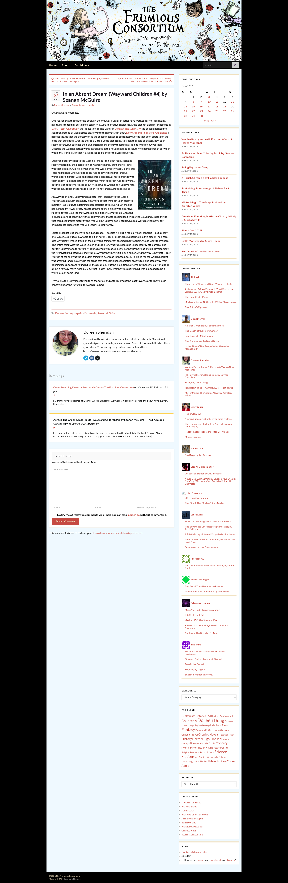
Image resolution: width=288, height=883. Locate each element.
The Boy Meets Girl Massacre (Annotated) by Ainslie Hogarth (208, 528)
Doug (219, 720)
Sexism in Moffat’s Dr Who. (199, 674)
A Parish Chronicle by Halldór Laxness (205, 177)
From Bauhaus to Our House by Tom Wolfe (207, 591)
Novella (90, 105)
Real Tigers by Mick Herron (199, 335)
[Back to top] (280, 875)
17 (209, 106)
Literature (195, 743)
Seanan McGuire (106, 313)
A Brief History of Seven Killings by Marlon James (210, 534)
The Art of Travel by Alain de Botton (204, 586)
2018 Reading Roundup (197, 497)
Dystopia (229, 721)
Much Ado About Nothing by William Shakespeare (210, 302)
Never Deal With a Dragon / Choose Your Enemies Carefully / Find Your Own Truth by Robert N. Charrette (210, 481)
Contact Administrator (195, 851)
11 (216, 101)
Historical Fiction (226, 735)
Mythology (187, 747)
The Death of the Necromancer (201, 251)
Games (216, 730)
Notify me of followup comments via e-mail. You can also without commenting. (112, 514)
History (187, 739)
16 (201, 106)
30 (201, 115)
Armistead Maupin (192, 818)
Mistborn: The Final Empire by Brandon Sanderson (205, 652)
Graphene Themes (72, 879)
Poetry (217, 748)
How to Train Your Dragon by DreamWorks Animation (207, 626)
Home (52, 65)
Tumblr (231, 859)
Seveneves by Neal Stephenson (201, 547)
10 (209, 101)
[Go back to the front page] (144, 30)
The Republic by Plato (196, 296)
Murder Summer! (193, 436)
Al (183, 716)
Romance (194, 752)
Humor (225, 739)
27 (232, 111)
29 (193, 115)
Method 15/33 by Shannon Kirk (201, 620)
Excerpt (206, 725)
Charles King (189, 830)
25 (216, 111)
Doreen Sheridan (61, 105)
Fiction (208, 730)
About (66, 65)
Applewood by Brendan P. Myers (201, 633)
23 (201, 111)
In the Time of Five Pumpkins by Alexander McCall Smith (207, 347)
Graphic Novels (208, 734)
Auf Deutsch (213, 716)
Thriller (204, 761)
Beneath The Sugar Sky (127, 128)
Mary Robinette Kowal (195, 814)
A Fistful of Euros (191, 802)
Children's (189, 721)
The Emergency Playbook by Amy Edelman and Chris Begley (209, 425)
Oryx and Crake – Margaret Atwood (203, 659)
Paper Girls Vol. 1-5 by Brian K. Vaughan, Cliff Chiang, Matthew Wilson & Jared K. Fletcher (144, 80)
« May (205, 120)
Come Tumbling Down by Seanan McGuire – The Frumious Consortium (93, 387)
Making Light (189, 806)
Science (210, 752)
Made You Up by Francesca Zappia (202, 609)
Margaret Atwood (192, 826)
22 (193, 111)
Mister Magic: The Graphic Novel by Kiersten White (208, 394)
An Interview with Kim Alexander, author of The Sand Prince (210, 540)
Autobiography (227, 716)
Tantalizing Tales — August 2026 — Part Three (209, 387)
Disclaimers (82, 65)
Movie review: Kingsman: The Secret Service (208, 521)
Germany (224, 730)
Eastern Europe (188, 725)
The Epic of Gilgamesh (196, 307)
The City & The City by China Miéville (204, 503)
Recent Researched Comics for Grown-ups (207, 431)
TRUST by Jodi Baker (196, 615)
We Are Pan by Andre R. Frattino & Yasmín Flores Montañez (210, 368)
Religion (186, 752)
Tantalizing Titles (190, 761)
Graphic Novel (190, 734)
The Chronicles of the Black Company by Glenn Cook (209, 566)
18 (216, 106)
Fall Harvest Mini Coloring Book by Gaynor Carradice (206, 376)
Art (205, 716)
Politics (224, 747)
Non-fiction (198, 747)
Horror (197, 739)
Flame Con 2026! (192, 230)
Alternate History (194, 715)
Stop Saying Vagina (195, 669)
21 (185, 111)
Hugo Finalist (81, 313)
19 (224, 106)
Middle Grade (208, 743)
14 (185, 106)
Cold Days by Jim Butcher (198, 455)
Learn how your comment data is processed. (118, 533)
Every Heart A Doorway (65, 128)
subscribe (134, 514)
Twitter (200, 859)
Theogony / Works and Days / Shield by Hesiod (209, 284)
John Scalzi (188, 810)
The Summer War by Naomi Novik (202, 341)
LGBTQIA (186, 743)
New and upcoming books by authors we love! (208, 418)
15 (193, 106)
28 (185, 115)
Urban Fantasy (217, 761)
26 (224, 111)
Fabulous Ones (219, 725)
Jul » (213, 120)
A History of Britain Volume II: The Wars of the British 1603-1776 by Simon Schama (209, 290)
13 (232, 101)
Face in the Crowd (194, 664)
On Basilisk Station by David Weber (203, 473)
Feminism (200, 730)
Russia (203, 752)
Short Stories (199, 757)
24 (209, 111)
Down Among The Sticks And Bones (146, 132)
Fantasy (82, 105)
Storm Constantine (192, 834)
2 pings (58, 376)
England (199, 725)
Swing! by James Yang (195, 167)
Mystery (222, 743)
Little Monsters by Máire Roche (201, 240)
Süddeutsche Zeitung (216, 757)
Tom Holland (189, 822)
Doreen (75, 105)
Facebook (216, 859)
